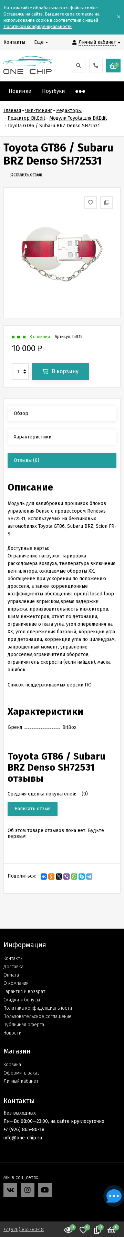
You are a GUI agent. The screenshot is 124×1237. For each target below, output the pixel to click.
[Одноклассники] (51, 876)
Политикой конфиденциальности (37, 26)
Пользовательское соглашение (37, 1016)
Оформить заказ (21, 1073)
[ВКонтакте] (44, 876)
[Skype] (82, 876)
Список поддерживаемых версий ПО (50, 685)
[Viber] (66, 876)
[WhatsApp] (74, 876)
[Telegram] (89, 876)
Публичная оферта (23, 1025)
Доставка (13, 967)
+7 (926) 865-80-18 (23, 1230)
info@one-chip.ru (22, 1138)
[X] (59, 876)
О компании (16, 983)
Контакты (13, 958)
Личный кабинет (21, 1081)
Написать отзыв (32, 809)
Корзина (12, 1065)
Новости (12, 1033)
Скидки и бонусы (21, 1000)
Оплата (11, 975)
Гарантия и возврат (24, 991)
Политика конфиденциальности (37, 1008)
